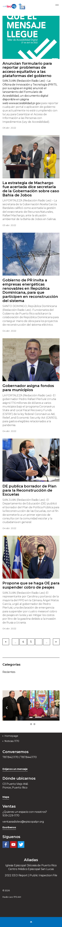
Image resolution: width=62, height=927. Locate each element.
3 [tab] (34, 724)
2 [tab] (31, 724)
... (15, 642)
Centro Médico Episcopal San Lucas (31, 869)
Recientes (8, 672)
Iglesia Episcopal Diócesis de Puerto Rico (31, 865)
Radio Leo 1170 (13, 6)
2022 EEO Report (16, 875)
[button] (31, 922)
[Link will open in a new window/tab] (5, 844)
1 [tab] (28, 724)
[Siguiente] (56, 641)
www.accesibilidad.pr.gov (25, 103)
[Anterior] (5, 641)
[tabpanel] (31, 705)
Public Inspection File (43, 875)
